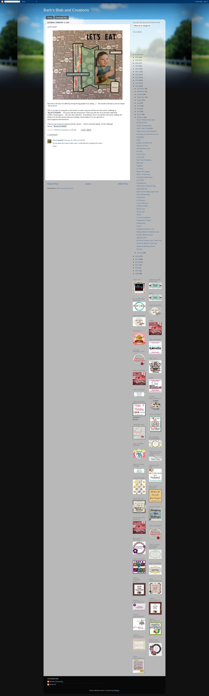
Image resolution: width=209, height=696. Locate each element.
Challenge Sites (61, 18)
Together (140, 166)
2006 (137, 273)
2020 (137, 74)
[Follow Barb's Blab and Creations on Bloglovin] (142, 27)
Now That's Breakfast (144, 160)
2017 (137, 83)
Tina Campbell (58, 140)
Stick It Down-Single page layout (148, 192)
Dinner (139, 214)
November (141, 91)
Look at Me (140, 157)
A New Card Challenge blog (146, 186)
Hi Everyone (141, 197)
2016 (137, 86)
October (140, 94)
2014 (137, 259)
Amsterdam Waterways (144, 177)
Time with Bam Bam (143, 194)
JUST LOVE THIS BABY (145, 128)
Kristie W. (53, 684)
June (139, 106)
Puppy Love (141, 212)
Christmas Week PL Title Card (147, 243)
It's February (141, 200)
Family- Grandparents (144, 125)
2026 (137, 57)
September (141, 97)
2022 (137, 69)
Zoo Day (139, 151)
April (138, 111)
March (139, 114)
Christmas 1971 (142, 122)
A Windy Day (141, 223)
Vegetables (140, 137)
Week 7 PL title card (143, 174)
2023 (137, 66)
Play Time (140, 163)
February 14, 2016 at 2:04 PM (74, 140)
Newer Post (52, 184)
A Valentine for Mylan (144, 220)
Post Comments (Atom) (65, 188)
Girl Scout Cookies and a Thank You (149, 240)
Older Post (123, 184)
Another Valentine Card (145, 235)
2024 (137, 63)
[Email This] (82, 130)
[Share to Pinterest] (90, 130)
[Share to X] (86, 130)
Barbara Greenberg (56, 681)
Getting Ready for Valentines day (148, 232)
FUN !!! (139, 226)
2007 (137, 271)
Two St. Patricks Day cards (146, 120)
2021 (137, 72)
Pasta (138, 140)
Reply (55, 146)
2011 (137, 268)
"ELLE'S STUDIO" (60, 126)
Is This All (140, 168)
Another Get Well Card (144, 143)
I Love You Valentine (144, 217)
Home (50, 18)
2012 (137, 265)
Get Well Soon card (143, 148)
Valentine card (141, 237)
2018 (137, 80)
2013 (137, 262)
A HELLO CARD (142, 206)
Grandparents (141, 183)
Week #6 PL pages (143, 171)
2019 (137, 77)
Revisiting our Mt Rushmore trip (147, 134)
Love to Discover (142, 203)
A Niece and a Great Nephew (147, 131)
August (139, 100)
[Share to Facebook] (88, 130)
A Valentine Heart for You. (145, 229)
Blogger (116, 690)
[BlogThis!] (84, 130)
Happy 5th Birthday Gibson (146, 246)
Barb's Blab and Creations (66, 10)
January (140, 253)
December (141, 88)
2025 (137, 60)
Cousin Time (141, 154)
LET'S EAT (140, 180)
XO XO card (141, 209)
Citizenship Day (142, 189)
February (140, 117)
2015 (137, 256)
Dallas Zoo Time (142, 146)
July (138, 103)
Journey (139, 249)
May (138, 109)
